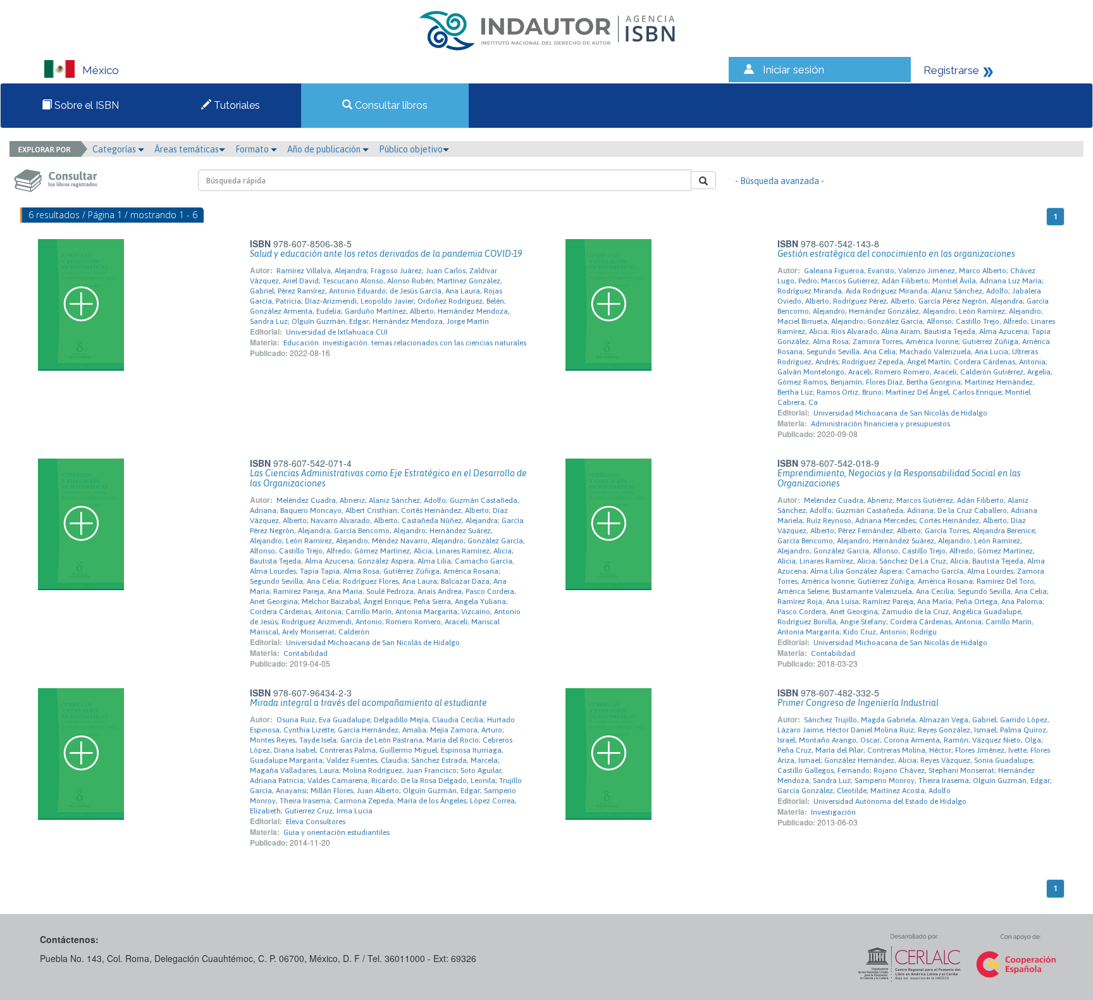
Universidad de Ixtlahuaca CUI (337, 332)
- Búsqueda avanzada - (779, 181)
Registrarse (951, 70)
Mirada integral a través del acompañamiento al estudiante (368, 703)
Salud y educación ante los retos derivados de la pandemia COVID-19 (386, 254)
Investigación (833, 812)
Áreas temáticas (186, 149)
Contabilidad (305, 653)
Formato (253, 149)
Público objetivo (411, 149)
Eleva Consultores (315, 821)
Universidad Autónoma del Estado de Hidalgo (889, 801)
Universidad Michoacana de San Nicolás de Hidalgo (900, 413)
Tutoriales (235, 105)
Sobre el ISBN (85, 105)
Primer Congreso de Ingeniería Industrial (858, 703)
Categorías (115, 149)
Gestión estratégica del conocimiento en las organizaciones (896, 254)
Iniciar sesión (793, 69)
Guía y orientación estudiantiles (336, 832)
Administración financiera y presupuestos (880, 423)
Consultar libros (390, 105)
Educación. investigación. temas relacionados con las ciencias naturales (404, 342)
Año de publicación (324, 149)
